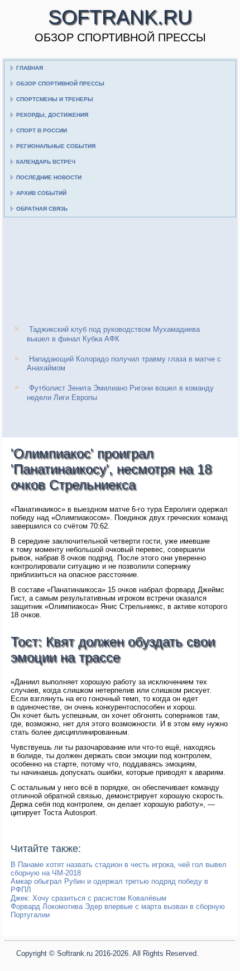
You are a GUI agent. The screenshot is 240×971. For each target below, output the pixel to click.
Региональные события (55, 146)
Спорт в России (41, 130)
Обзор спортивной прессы (60, 83)
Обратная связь (42, 209)
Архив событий (41, 193)
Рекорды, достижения (52, 115)
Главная (29, 68)
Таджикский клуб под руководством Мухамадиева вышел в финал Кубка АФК (113, 333)
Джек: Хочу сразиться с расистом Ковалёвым (88, 898)
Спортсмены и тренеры (54, 99)
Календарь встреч (45, 162)
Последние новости (48, 177)
